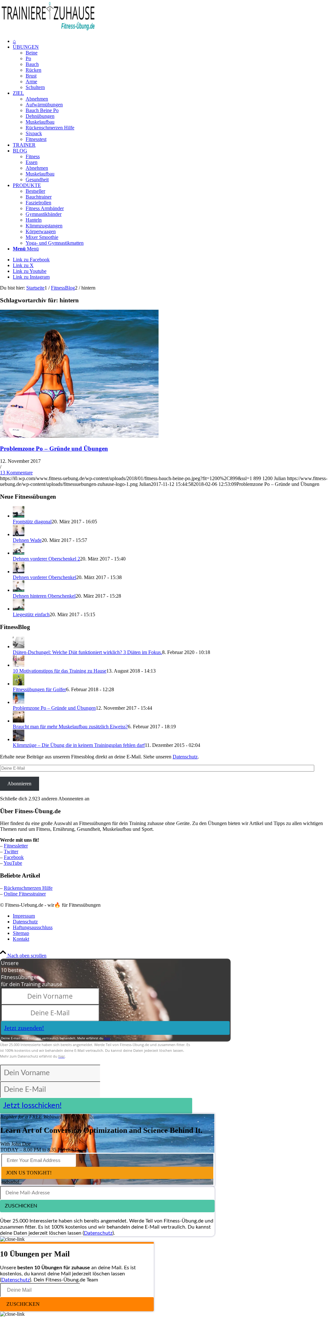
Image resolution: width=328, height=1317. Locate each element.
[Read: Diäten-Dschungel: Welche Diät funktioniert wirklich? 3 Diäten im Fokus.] (18, 646)
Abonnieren (19, 783)
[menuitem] (170, 41)
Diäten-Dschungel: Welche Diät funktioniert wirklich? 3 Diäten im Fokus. (87, 652)
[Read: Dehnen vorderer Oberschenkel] (18, 571)
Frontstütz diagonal (32, 521)
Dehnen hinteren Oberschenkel (44, 596)
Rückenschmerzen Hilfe (28, 888)
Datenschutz (185, 756)
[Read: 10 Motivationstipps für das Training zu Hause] (18, 665)
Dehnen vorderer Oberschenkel (44, 577)
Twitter (11, 851)
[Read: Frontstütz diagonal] (18, 516)
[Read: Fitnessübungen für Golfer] (18, 683)
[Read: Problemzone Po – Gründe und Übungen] (18, 702)
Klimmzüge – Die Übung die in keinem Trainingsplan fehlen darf (79, 745)
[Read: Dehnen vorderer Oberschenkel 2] (18, 553)
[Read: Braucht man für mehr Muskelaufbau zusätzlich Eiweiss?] (18, 721)
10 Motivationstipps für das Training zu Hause (59, 671)
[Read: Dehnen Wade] (18, 534)
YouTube (13, 863)
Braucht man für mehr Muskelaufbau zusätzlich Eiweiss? (70, 726)
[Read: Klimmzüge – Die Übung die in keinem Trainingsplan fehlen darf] (18, 739)
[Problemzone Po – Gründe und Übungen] (79, 436)
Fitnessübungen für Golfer (39, 689)
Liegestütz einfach (31, 614)
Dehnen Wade (27, 540)
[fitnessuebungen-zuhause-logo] (48, 30)
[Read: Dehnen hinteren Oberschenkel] (18, 590)
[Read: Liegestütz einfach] (18, 608)
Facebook (14, 857)
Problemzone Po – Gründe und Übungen (54, 448)
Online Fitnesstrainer (25, 893)
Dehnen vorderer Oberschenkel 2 (46, 558)
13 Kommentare (16, 472)
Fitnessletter (16, 845)
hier (107, 1038)
